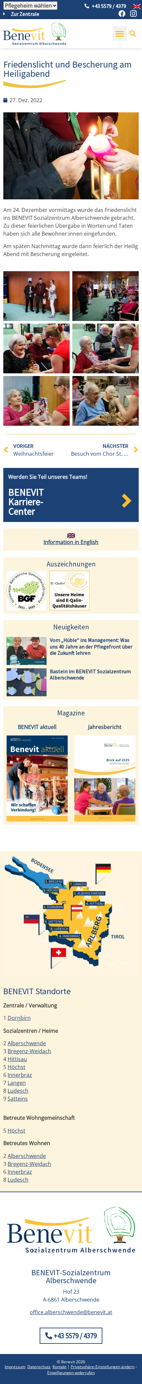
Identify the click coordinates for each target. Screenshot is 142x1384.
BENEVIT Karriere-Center (26, 501)
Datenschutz (39, 1367)
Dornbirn (19, 1018)
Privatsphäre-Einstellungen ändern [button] (102, 1367)
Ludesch (18, 1090)
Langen (17, 1082)
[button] (120, 33)
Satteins (18, 1098)
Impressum (15, 1367)
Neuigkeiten (71, 626)
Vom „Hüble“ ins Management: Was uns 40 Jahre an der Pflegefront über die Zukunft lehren (91, 646)
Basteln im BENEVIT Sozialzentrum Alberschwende (90, 674)
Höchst (16, 1067)
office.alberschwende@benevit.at (71, 1312)
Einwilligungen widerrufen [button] (71, 1372)
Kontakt (59, 1367)
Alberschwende (27, 1043)
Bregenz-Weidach (29, 1051)
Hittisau (17, 1059)
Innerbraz (20, 1075)
